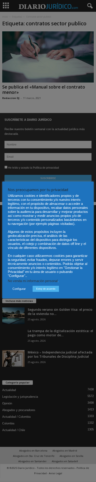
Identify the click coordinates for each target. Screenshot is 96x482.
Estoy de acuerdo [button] (45, 288)
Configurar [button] (19, 288)
